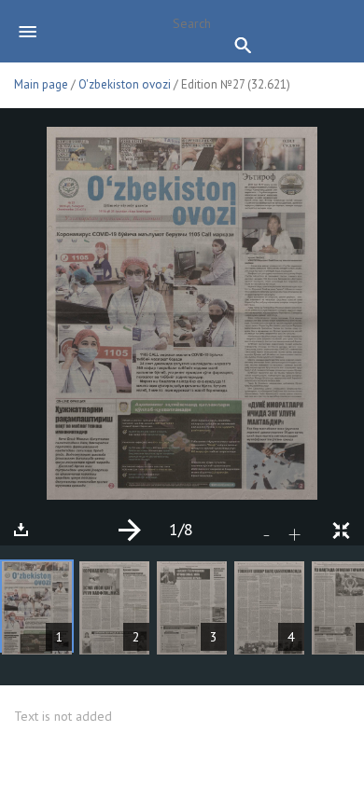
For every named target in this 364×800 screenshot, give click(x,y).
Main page (41, 84)
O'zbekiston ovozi (124, 84)
